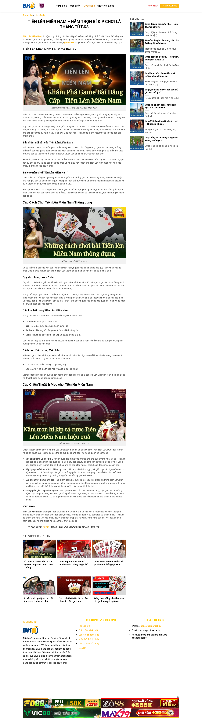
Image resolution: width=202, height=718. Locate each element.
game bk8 (69, 42)
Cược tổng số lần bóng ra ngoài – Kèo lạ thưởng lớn (161, 139)
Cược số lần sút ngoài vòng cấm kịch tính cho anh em (160, 106)
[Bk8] (37, 6)
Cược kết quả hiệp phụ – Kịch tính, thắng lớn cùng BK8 (162, 58)
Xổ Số (111, 6)
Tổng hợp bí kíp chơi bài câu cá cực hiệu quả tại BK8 (109, 600)
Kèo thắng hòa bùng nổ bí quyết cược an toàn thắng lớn (160, 75)
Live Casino (90, 6)
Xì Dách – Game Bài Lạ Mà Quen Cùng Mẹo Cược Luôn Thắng (38, 564)
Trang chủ (61, 6)
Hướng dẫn (75, 6)
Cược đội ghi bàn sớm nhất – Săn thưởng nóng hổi (161, 25)
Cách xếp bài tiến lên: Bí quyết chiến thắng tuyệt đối (73, 563)
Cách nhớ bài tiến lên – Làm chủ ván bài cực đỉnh (73, 600)
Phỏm (46, 527)
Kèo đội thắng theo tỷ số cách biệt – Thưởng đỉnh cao (161, 122)
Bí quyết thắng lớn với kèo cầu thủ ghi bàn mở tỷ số (161, 91)
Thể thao (102, 6)
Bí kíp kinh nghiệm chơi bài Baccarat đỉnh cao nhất (38, 600)
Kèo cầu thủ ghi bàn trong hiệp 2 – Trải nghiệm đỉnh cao (162, 42)
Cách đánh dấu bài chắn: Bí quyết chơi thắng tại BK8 (108, 563)
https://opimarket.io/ (151, 626)
